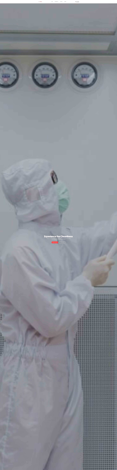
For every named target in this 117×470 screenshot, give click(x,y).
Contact (65, 1)
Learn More (62, 242)
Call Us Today (55, 242)
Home (52, 1)
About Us (61, 1)
